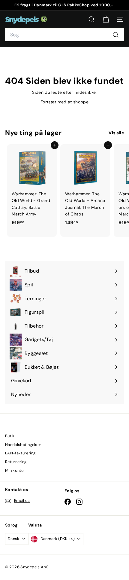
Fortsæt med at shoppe (64, 102)
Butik (10, 435)
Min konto (14, 470)
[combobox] (64, 34)
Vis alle (116, 133)
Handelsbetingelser (23, 444)
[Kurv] (106, 19)
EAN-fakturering (20, 453)
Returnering (16, 461)
